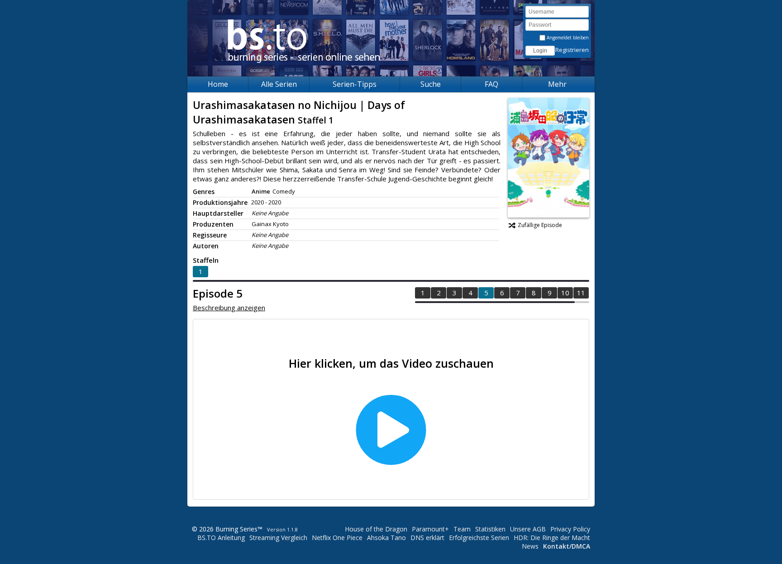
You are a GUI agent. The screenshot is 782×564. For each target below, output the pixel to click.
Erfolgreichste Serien (479, 537)
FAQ (491, 84)
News (530, 546)
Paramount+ (430, 529)
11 (581, 292)
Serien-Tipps (355, 84)
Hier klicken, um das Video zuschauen (391, 363)
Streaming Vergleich (278, 537)
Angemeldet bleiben (567, 37)
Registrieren (572, 50)
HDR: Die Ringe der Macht (552, 537)
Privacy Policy (570, 529)
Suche (430, 84)
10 (565, 292)
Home (218, 84)
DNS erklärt (427, 537)
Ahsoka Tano (386, 537)
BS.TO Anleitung (221, 537)
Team (462, 529)
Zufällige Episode (540, 225)
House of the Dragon (376, 529)
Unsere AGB (528, 529)
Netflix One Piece (337, 537)
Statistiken (490, 529)
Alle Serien (279, 84)
